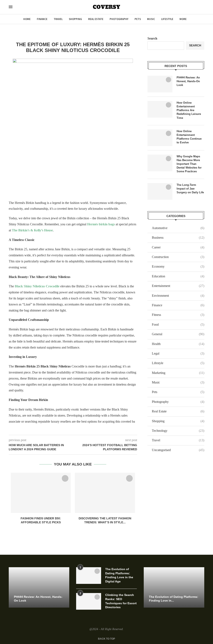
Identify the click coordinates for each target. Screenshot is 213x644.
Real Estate (95, 19)
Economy (178, 266)
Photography (119, 19)
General (178, 334)
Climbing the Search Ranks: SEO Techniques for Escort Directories (121, 601)
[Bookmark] (65, 478)
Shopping (75, 19)
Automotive (178, 228)
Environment (178, 295)
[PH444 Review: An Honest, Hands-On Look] (159, 84)
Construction (178, 257)
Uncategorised (178, 450)
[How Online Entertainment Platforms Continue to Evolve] (159, 137)
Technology (178, 430)
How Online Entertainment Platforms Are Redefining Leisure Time (189, 110)
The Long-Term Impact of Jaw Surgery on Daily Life (190, 188)
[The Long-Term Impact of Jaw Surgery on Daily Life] (159, 191)
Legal (178, 353)
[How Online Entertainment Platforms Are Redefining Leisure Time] (159, 109)
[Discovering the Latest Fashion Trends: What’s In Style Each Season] (105, 493)
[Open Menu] (10, 7)
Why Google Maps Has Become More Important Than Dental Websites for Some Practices (189, 164)
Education (178, 276)
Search (152, 38)
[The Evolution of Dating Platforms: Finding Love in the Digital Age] (88, 575)
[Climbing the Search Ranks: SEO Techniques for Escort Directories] (88, 601)
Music (151, 19)
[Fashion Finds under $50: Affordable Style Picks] (41, 493)
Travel (58, 19)
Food (178, 324)
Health (178, 344)
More (183, 19)
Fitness (178, 314)
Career (178, 247)
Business (178, 237)
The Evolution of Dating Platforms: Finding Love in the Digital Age (119, 575)
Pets (138, 19)
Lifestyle (167, 19)
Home (27, 19)
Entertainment (178, 286)
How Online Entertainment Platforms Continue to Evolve (189, 137)
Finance (42, 19)
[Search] (19, 7)
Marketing (178, 373)
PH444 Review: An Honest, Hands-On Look (188, 81)
